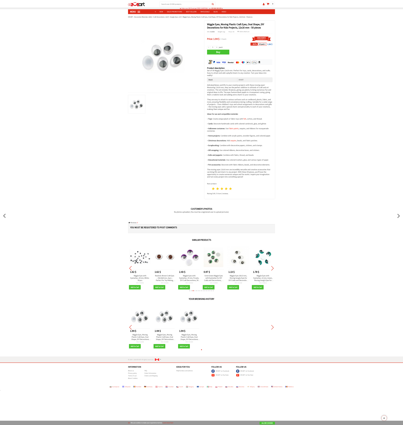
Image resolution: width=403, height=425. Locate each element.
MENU (133, 11)
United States (278, 387)
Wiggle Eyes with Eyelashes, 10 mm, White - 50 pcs (140, 278)
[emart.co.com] (136, 4)
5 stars (230, 188)
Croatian (170, 387)
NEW (161, 12)
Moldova (291, 387)
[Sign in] (264, 4)
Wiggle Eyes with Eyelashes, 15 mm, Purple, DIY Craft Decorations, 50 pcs (189, 278)
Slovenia (241, 387)
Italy (211, 387)
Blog (216, 12)
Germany (149, 387)
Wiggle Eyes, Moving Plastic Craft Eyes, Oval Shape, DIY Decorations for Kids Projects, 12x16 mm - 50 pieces (140, 337)
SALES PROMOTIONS (174, 12)
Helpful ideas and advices (184, 371)
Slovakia (230, 387)
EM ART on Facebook (222, 371)
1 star (213, 188)
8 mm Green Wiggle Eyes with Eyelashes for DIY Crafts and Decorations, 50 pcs (213, 278)
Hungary (191, 387)
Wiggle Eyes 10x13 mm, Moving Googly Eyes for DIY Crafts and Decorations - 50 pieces (238, 278)
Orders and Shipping (151, 376)
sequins (233, 140)
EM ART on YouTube (222, 375)
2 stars (218, 188)
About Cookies (133, 378)
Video (224, 12)
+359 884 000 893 (216, 8)
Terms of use (132, 376)
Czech (181, 387)
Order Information (150, 373)
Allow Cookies (267, 423)
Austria (160, 387)
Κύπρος (252, 387)
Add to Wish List (244, 31)
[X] (129, 423)
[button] (189, 290)
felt (244, 119)
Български (115, 387)
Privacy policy (132, 373)
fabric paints (234, 128)
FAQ (145, 371)
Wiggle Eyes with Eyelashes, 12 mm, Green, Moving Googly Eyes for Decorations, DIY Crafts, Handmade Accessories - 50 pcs (262, 278)
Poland (220, 387)
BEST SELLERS (191, 12)
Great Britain (264, 387)
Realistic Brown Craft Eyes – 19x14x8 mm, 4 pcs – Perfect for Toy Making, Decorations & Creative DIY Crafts (165, 278)
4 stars (226, 188)
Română (138, 387)
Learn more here (168, 423)
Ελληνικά (127, 387)
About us (131, 371)
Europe (202, 387)
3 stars (222, 188)
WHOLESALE (205, 12)
